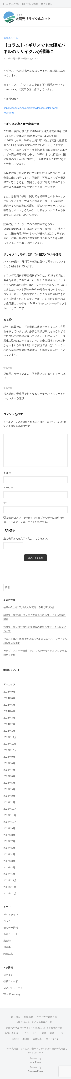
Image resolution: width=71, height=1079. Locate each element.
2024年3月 (9, 717)
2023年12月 (10, 737)
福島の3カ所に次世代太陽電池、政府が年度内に (29, 607)
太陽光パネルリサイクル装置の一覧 (34, 1022)
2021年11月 (9, 887)
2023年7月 (9, 770)
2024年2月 (9, 724)
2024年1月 (9, 731)
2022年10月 (10, 822)
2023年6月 (9, 776)
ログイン (8, 975)
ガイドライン (10, 914)
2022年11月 (9, 815)
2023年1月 (9, 802)
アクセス (48, 4)
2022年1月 (9, 874)
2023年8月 (9, 763)
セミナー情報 (10, 927)
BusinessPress (35, 1071)
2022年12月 (10, 809)
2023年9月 (9, 757)
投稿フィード (10, 981)
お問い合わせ (32, 4)
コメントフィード (13, 988)
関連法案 (8, 953)
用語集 (7, 947)
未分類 (7, 940)
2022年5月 (9, 848)
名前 (7, 472)
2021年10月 (10, 893)
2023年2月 (9, 796)
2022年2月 (9, 867)
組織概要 (28, 1016)
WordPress (35, 1062)
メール (8, 487)
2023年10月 (10, 750)
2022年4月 (9, 854)
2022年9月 (9, 828)
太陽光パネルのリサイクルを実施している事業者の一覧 (34, 1027)
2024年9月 (9, 691)
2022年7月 (9, 841)
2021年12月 (10, 880)
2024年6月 (9, 705)
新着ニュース (10, 38)
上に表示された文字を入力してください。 (26, 538)
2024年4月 (9, 711)
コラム (7, 921)
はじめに (15, 1016)
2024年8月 (9, 698)
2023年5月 (9, 783)
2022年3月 (9, 861)
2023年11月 (9, 743)
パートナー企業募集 (47, 1016)
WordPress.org (11, 994)
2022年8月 (9, 835)
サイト (6, 503)
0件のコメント (30, 58)
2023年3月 (9, 789)
